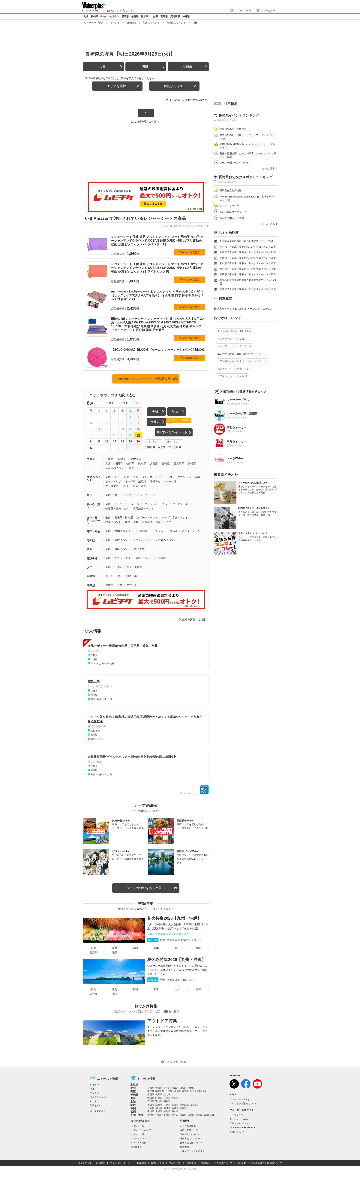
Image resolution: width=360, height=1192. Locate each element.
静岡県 (175, 1098)
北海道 (134, 1084)
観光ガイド (136, 1146)
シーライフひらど (229, 205)
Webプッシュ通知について (243, 1103)
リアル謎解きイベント (230, 361)
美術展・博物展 (124, 517)
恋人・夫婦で (134, 567)
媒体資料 (205, 1163)
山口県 (167, 1108)
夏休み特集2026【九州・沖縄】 (176, 959)
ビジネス (94, 1101)
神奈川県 (159, 1091)
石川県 (150, 1101)
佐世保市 (114, 16)
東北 (133, 1088)
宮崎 (198, 947)
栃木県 (193, 1091)
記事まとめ (95, 1105)
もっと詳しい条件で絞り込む (187, 99)
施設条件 (92, 558)
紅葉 (135, 476)
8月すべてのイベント (172, 432)
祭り (178, 447)
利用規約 (100, 1163)
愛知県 (150, 1098)
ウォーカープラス (94, 22)
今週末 (187, 67)
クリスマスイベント (117, 485)
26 (106, 441)
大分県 (154, 16)
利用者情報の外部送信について (266, 1163)
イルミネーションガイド (192, 1151)
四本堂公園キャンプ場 (232, 218)
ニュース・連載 (243, 10)
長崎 (135, 947)
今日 (102, 67)
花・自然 (194, 476)
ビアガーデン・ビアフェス (232, 338)
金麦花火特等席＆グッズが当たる (167, 934)
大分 (177, 947)
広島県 (150, 1108)
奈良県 (175, 1104)
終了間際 (139, 549)
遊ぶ (119, 576)
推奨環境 (141, 1163)
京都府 (158, 1104)
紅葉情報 (184, 1146)
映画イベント (113, 522)
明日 (145, 67)
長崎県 (94, 16)
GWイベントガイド (190, 1134)
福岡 (93, 947)
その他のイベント (165, 540)
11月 (136, 403)
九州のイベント (151, 22)
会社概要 (241, 1163)
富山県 (158, 1101)
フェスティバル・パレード (139, 495)
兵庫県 (167, 1104)
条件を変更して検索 (194, 619)
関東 (133, 1091)
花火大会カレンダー (190, 1138)
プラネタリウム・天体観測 (232, 376)
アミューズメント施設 (128, 558)
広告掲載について (223, 1163)
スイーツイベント (256, 361)
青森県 (158, 1088)
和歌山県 (184, 1104)
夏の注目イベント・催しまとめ (235, 331)
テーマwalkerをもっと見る (146, 888)
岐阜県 (158, 1098)
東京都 (150, 1091)
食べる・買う (93, 506)
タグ (89, 567)
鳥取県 (175, 1108)
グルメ (93, 1089)
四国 (133, 1111)
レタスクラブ (236, 1115)
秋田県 (175, 1088)
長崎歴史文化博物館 (231, 190)
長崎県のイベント (176, 22)
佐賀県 (135, 16)
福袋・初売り (141, 485)
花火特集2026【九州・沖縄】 (174, 918)
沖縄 (114, 952)
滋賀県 (193, 1104)
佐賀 (114, 947)
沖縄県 (186, 16)
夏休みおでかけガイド (191, 1142)
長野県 (158, 1094)
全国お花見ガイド (189, 1130)
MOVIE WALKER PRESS (242, 1127)
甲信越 (134, 1094)
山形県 (183, 1088)
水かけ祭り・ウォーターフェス (235, 346)
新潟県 (167, 1094)
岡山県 (158, 1108)
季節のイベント (93, 478)
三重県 (167, 1098)
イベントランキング (140, 1130)
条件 (89, 549)
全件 (108, 476)
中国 (133, 1108)
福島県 (191, 1088)
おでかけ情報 (268, 10)
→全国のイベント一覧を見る (122, 467)
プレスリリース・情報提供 (182, 1163)
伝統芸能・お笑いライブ (156, 522)
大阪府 (150, 1104)
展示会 (174, 531)
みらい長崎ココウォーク (233, 212)
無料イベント (122, 549)
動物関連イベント (125, 531)
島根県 (183, 1108)
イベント (115, 22)
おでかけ (94, 1084)
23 (138, 435)
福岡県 (125, 16)
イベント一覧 (137, 1126)
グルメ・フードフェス (175, 504)
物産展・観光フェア (159, 447)
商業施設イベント (143, 508)
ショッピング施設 (155, 558)
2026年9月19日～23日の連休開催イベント (240, 353)
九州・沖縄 (137, 1115)
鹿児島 (94, 952)
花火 (126, 476)
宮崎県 (164, 16)
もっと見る (268, 168)
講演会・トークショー (153, 531)
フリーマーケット (147, 504)
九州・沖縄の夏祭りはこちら (171, 979)
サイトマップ (85, 1163)
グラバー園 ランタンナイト (235, 162)
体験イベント (173, 441)
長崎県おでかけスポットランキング (246, 177)
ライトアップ (113, 481)
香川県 (150, 1111)
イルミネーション (152, 476)
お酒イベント (225, 368)
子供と (118, 567)
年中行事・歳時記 (135, 481)
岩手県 (167, 1088)
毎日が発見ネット (239, 1131)
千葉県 (169, 1091)
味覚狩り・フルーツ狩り (164, 481)
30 (138, 441)
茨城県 (201, 1091)
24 (90, 441)
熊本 (156, 947)
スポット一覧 (137, 1134)
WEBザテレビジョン (240, 1123)
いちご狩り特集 (188, 1126)
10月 (122, 403)
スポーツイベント (147, 517)
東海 (133, 1098)
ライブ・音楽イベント (175, 517)
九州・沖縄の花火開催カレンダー (173, 939)
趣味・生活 (93, 531)
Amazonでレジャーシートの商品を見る (146, 379)
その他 (91, 540)
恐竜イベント (244, 368)
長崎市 (103, 16)
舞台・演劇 (131, 522)
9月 (109, 403)
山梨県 (150, 1094)
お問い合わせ (157, 1163)
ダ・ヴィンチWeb (239, 1119)
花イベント (153, 441)
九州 (86, 16)
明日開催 (131, 22)
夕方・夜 (131, 585)
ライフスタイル (98, 1097)
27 (114, 441)
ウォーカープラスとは (241, 1099)
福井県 (167, 1101)
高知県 (175, 1111)
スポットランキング (140, 1138)
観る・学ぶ (133, 576)
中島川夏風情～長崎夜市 (233, 128)
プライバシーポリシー (121, 1163)
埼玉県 (177, 1091)
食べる (109, 576)
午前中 (109, 585)
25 (98, 441)
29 (130, 441)
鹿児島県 (175, 16)
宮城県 (150, 1088)
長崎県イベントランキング (239, 115)
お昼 (119, 585)
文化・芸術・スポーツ (93, 520)
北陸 (133, 1101)
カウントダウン (176, 476)
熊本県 (144, 16)
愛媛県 (158, 1111)
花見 (117, 476)
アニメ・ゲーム (191, 531)
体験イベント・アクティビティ (133, 540)
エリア (91, 459)
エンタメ (94, 1093)
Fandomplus (99, 1111)
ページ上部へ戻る (175, 1061)
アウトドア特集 (162, 1020)
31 (90, 447)
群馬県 (185, 1091)
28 (122, 441)
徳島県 (167, 1111)
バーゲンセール (124, 504)
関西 (133, 1104)
